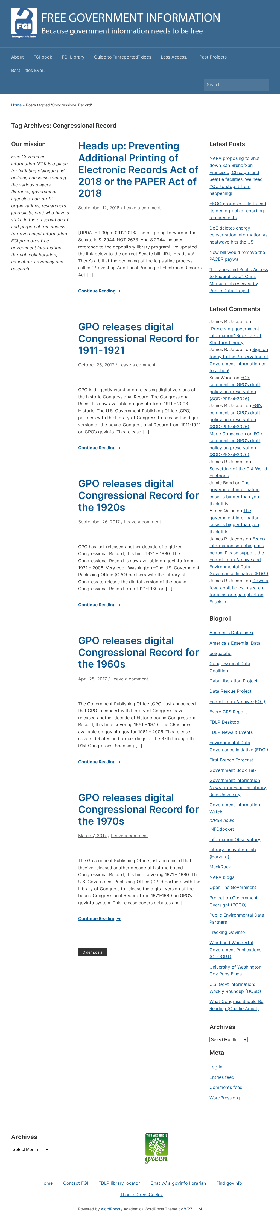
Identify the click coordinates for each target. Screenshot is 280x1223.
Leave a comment (142, 207)
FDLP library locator (119, 1183)
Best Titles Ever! (28, 70)
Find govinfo (229, 1183)
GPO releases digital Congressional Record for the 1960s (138, 652)
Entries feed (221, 1077)
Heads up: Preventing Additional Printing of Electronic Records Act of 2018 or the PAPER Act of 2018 (138, 169)
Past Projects (213, 57)
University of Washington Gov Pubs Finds (235, 970)
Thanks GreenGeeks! (141, 1194)
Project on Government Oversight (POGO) (233, 901)
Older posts (93, 952)
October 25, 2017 (96, 364)
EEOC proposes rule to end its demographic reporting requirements (237, 210)
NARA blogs (221, 877)
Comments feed (226, 1087)
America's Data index (231, 632)
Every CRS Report (228, 711)
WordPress (110, 1209)
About (17, 57)
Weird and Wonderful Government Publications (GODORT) (235, 949)
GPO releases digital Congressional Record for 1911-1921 (138, 338)
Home (16, 105)
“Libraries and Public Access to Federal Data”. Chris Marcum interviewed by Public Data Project (238, 280)
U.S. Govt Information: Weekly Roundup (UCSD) (235, 987)
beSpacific (220, 653)
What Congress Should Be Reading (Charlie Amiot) (236, 1005)
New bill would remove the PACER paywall (237, 256)
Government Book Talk (233, 770)
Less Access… (175, 57)
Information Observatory (234, 839)
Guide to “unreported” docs (122, 57)
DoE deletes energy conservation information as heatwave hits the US (238, 235)
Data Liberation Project (233, 680)
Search (262, 84)
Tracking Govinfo (227, 932)
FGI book (42, 57)
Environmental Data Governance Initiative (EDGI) (238, 746)
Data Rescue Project (230, 691)
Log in (215, 1067)
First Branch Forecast (231, 760)
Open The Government (232, 887)
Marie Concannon (227, 433)
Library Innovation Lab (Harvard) (232, 853)
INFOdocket (221, 829)
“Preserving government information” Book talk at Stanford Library (235, 335)
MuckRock (220, 867)
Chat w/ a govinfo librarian (178, 1183)
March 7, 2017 (92, 835)
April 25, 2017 (92, 679)
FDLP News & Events (231, 732)
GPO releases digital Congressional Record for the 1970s (138, 809)
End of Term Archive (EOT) (237, 701)
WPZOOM (193, 1209)
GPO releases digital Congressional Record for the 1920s (138, 495)
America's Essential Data (235, 643)
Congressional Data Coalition (229, 667)
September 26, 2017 (99, 521)
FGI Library (73, 57)
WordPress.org (224, 1097)
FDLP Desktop (224, 722)
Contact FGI (75, 1183)
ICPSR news (221, 820)
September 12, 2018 (98, 207)
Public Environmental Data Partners (236, 918)
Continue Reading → (99, 291)
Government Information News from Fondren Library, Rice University (238, 787)
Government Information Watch (234, 808)
